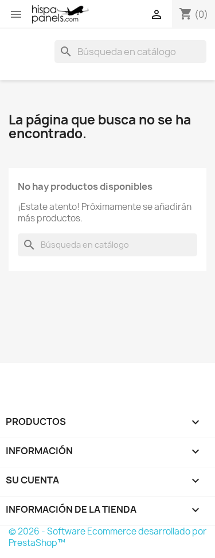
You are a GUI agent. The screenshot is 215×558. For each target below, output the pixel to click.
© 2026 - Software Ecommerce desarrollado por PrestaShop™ (107, 537)
